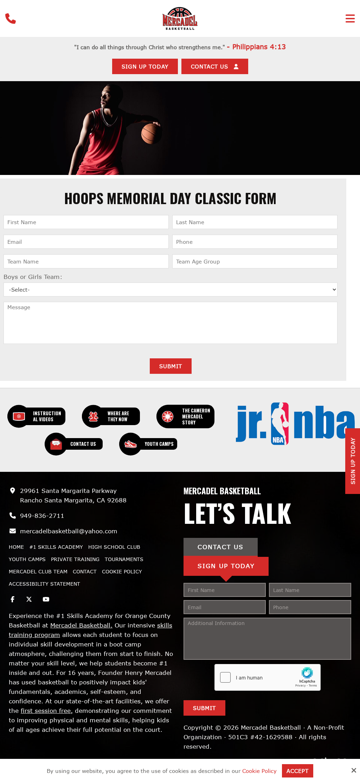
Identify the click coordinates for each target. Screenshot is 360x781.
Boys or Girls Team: (33, 276)
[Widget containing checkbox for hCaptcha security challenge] (267, 677)
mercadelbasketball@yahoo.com (68, 531)
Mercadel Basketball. (81, 625)
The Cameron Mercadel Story (196, 416)
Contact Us (83, 443)
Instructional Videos (47, 416)
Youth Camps (159, 443)
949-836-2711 (42, 515)
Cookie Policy (259, 771)
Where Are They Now (118, 416)
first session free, (47, 710)
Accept (298, 771)
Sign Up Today (145, 66)
